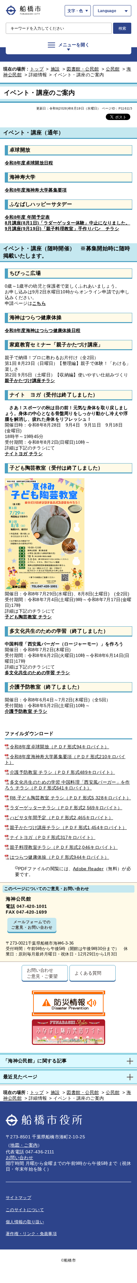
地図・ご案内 (24, 1145)
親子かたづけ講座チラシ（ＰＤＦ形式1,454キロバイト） (68, 827)
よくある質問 (88, 973)
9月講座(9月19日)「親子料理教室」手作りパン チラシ (62, 228)
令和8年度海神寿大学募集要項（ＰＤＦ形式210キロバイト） (65, 759)
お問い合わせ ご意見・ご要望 (42, 973)
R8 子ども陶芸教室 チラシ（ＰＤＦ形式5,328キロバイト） (70, 797)
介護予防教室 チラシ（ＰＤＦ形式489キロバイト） (62, 772)
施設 (55, 69)
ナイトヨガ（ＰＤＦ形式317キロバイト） (52, 837)
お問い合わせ (19, 1157)
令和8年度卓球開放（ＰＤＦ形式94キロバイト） (59, 746)
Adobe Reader (88, 868)
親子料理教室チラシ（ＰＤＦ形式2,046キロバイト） (64, 847)
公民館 (113, 69)
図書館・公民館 (83, 69)
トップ (37, 69)
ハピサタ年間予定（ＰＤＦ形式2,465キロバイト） (61, 817)
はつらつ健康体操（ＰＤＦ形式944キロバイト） (59, 857)
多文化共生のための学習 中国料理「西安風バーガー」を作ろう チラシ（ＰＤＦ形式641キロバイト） (67, 785)
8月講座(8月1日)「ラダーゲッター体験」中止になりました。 (67, 222)
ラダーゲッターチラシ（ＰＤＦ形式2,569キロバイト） (66, 807)
